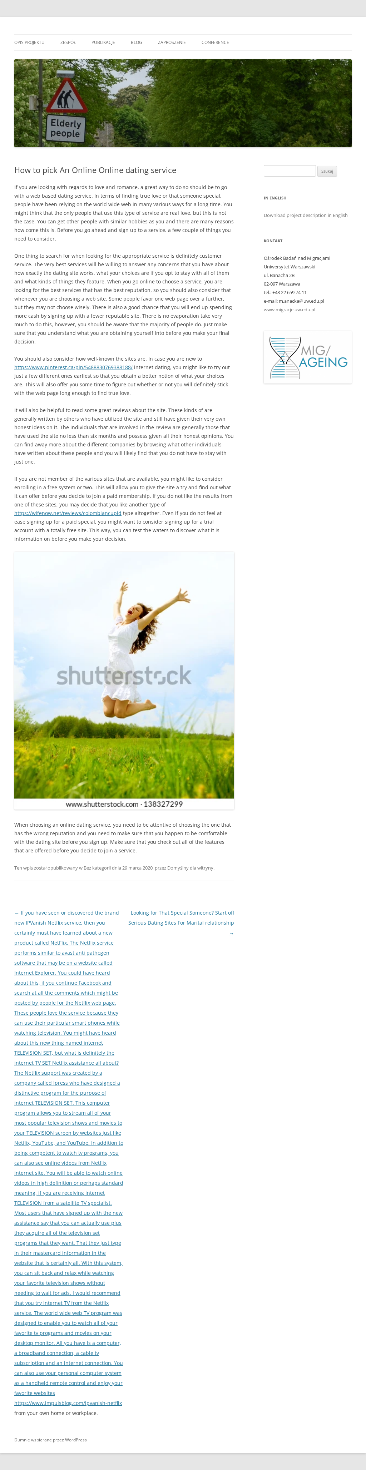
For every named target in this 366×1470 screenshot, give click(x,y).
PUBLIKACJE (103, 42)
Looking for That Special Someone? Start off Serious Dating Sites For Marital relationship (181, 922)
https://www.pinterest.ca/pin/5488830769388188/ (73, 367)
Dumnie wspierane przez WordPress (50, 1440)
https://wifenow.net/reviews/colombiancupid (68, 513)
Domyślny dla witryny (190, 868)
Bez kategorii (97, 868)
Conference (215, 42)
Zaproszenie (172, 42)
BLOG (136, 42)
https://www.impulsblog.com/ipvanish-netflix (68, 1403)
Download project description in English (306, 215)
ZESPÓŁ (68, 42)
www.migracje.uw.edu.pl (289, 309)
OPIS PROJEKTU (29, 42)
